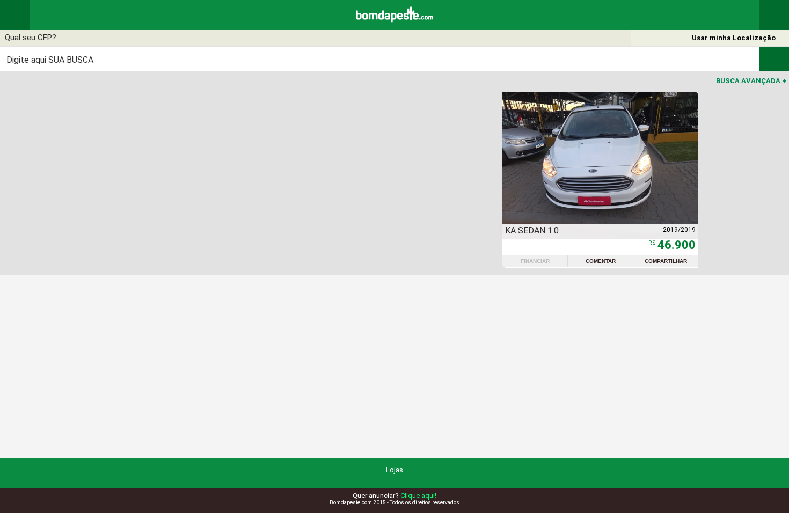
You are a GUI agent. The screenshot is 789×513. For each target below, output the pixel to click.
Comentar (601, 261)
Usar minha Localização (734, 38)
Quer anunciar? (394, 496)
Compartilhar (666, 261)
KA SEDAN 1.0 (532, 230)
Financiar (535, 261)
